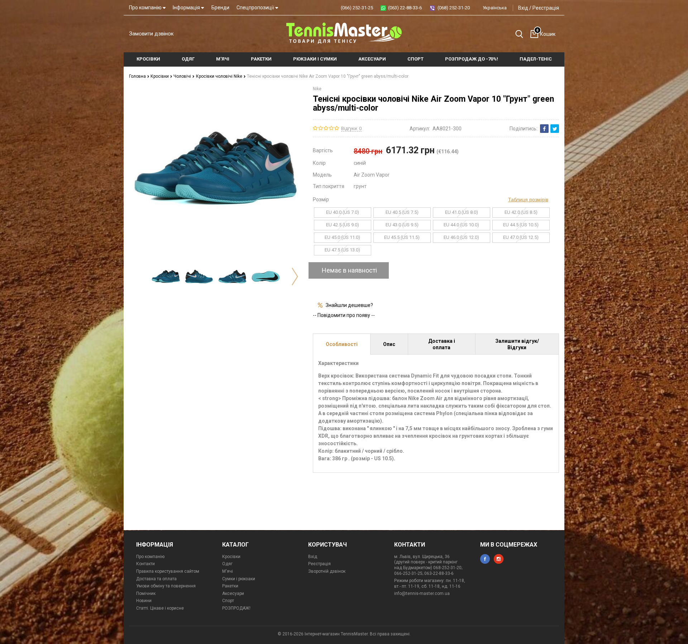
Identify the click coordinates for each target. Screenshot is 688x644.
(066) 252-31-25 (357, 7)
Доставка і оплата (441, 344)
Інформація (187, 7)
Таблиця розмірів (528, 199)
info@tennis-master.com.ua (422, 593)
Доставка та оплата (156, 578)
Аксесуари (233, 593)
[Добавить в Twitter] (554, 128)
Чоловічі (182, 76)
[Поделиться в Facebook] (544, 128)
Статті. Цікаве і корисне (160, 608)
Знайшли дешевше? (349, 305)
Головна (138, 76)
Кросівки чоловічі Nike (219, 76)
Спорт (228, 600)
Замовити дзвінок (151, 33)
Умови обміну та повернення (166, 585)
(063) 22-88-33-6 (405, 7)
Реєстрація (545, 8)
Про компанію (146, 7)
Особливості (342, 344)
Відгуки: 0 (351, 128)
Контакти (145, 563)
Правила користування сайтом (167, 571)
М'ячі (227, 571)
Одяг (227, 563)
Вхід (523, 8)
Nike (317, 88)
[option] (165, 276)
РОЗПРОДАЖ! (236, 608)
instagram (498, 559)
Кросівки (160, 76)
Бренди (220, 7)
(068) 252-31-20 (454, 7)
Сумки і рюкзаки (238, 578)
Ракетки (230, 585)
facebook (485, 559)
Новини (144, 600)
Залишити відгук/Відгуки (517, 344)
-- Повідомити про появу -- (344, 315)
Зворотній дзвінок (326, 571)
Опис (389, 344)
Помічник (146, 593)
